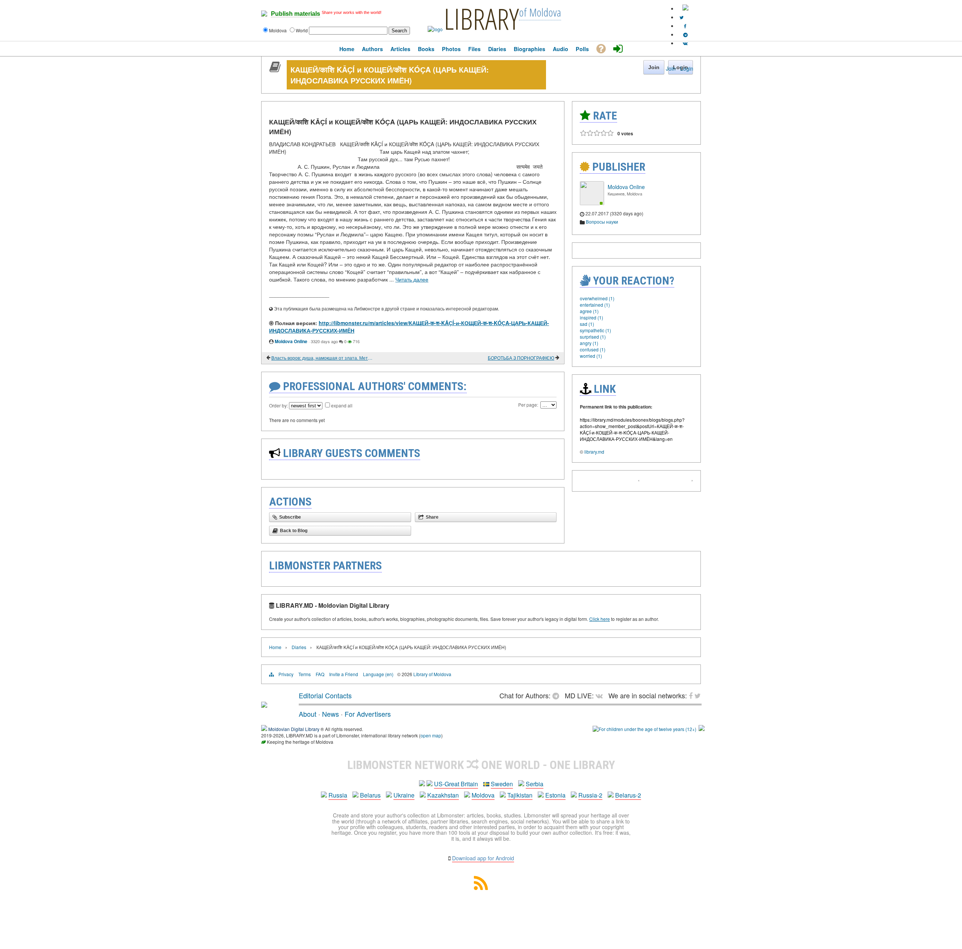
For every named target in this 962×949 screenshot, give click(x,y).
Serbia (534, 783)
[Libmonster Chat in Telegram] (557, 695)
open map (430, 735)
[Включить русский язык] (685, 8)
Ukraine (403, 795)
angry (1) (589, 343)
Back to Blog (293, 530)
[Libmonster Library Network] (702, 729)
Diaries (299, 647)
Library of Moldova (432, 674)
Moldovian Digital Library (293, 729)
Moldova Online (291, 341)
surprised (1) (593, 336)
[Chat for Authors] (685, 34)
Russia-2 (590, 795)
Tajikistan (519, 795)
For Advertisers (368, 714)
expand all (341, 405)
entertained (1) (595, 304)
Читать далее (411, 279)
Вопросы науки (602, 221)
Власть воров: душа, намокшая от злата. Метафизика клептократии (323, 357)
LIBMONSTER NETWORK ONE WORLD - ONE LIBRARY (481, 765)
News (330, 714)
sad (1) (587, 324)
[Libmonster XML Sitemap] (481, 887)
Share (432, 517)
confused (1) (592, 349)
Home (275, 647)
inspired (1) (591, 317)
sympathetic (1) (595, 330)
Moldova (483, 795)
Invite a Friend (343, 674)
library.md (594, 451)
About (307, 714)
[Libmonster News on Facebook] (685, 26)
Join (671, 68)
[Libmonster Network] (644, 729)
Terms (304, 674)
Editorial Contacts (325, 695)
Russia (337, 795)
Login (686, 68)
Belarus (370, 795)
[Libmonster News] (681, 17)
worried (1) (591, 356)
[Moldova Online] (592, 203)
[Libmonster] (264, 705)
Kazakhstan (443, 795)
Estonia (555, 795)
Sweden (502, 783)
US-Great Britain (456, 783)
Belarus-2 (628, 795)
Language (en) (378, 674)
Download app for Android (483, 858)
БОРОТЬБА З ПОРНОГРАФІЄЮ (521, 357)
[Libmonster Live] (685, 43)
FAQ (320, 674)
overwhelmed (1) (597, 298)
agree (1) (589, 311)
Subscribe (290, 517)
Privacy (285, 674)
